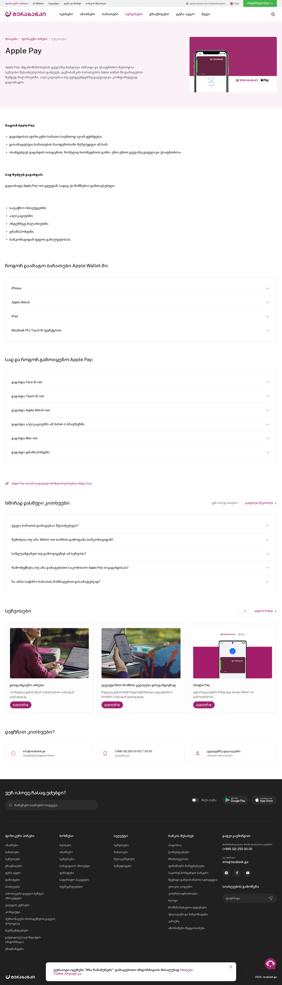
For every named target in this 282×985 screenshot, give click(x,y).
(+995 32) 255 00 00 (237, 849)
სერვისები (12, 859)
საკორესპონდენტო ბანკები (188, 872)
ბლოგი (173, 900)
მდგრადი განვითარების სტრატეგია (192, 879)
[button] (245, 610)
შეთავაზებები (124, 859)
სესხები (65, 845)
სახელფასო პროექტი (74, 865)
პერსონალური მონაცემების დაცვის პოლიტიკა (30, 921)
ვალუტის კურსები (17, 905)
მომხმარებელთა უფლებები (187, 907)
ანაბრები (11, 845)
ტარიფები (12, 879)
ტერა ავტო (13, 872)
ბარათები (12, 852)
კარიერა (174, 921)
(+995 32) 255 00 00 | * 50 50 (133, 751)
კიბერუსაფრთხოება (183, 893)
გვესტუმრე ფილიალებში (224, 751)
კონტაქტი (12, 912)
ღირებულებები (178, 852)
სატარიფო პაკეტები (74, 879)
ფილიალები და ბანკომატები (188, 914)
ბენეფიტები (123, 865)
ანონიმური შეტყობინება (186, 928)
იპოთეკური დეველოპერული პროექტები (24, 896)
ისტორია (174, 845)
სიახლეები (12, 886)
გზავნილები (13, 865)
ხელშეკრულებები (16, 930)
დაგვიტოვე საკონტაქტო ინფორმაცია (23, 940)
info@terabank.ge (34, 751)
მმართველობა (178, 859)
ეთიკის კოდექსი (180, 886)
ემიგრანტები (14, 948)
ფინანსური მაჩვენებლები (186, 865)
